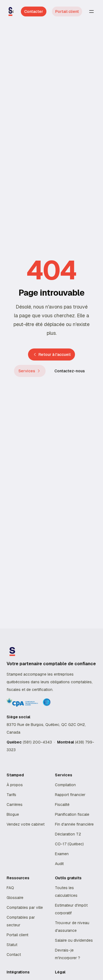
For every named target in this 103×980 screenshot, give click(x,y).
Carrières (15, 804)
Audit (59, 863)
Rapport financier (70, 794)
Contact (14, 954)
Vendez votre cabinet (25, 824)
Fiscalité (62, 804)
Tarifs (11, 794)
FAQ (10, 887)
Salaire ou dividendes (74, 940)
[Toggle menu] (91, 11)
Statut (12, 944)
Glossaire (15, 897)
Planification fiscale (72, 814)
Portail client (67, 11)
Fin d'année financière (74, 824)
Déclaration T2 (68, 834)
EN (11, 11)
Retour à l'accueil (54, 354)
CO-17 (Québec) (69, 843)
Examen (62, 853)
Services (26, 370)
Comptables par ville (25, 907)
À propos (15, 784)
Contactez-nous (69, 370)
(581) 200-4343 (37, 742)
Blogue (13, 814)
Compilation (65, 784)
